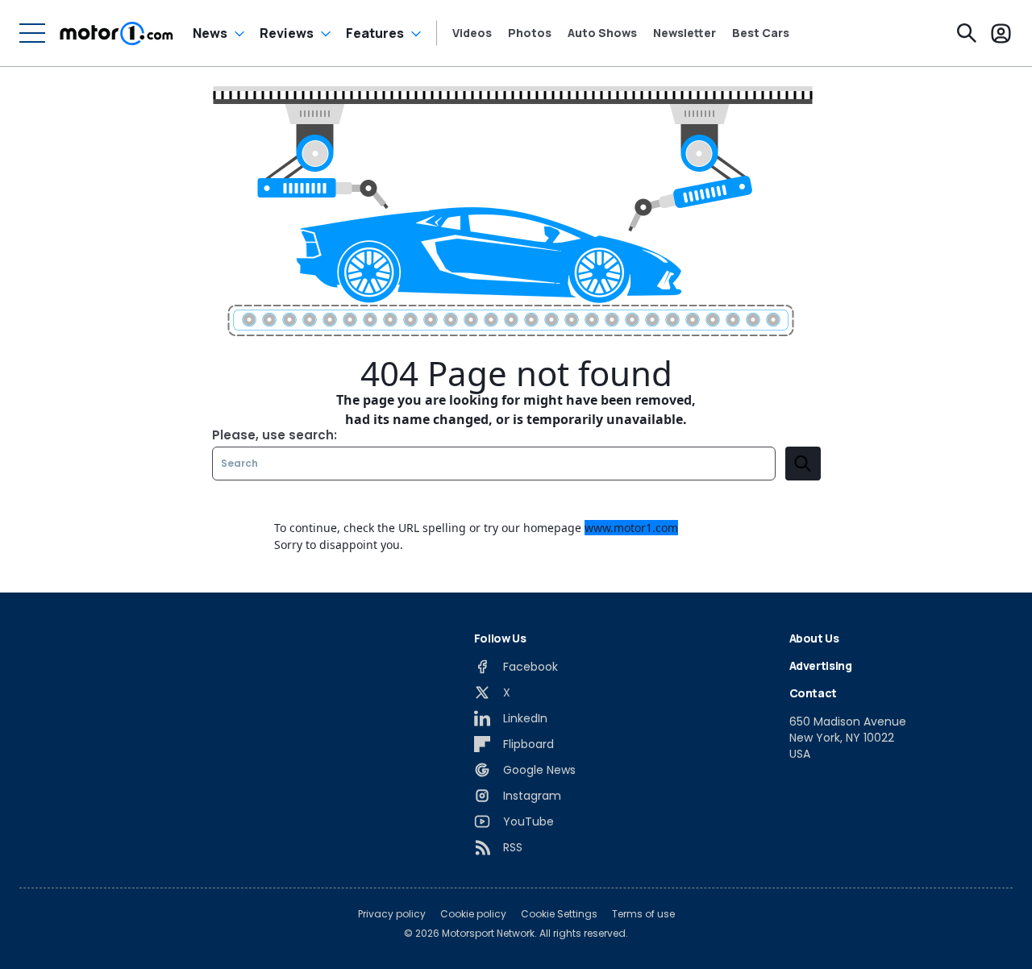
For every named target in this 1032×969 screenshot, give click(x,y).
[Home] (116, 33)
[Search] (966, 33)
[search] (803, 463)
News (210, 33)
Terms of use (643, 914)
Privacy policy (392, 914)
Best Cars (760, 33)
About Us (814, 638)
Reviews (287, 33)
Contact (813, 693)
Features (375, 33)
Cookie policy (473, 914)
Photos (529, 33)
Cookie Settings (559, 914)
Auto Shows (602, 33)
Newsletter (684, 33)
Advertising (820, 665)
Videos (472, 33)
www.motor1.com (631, 527)
